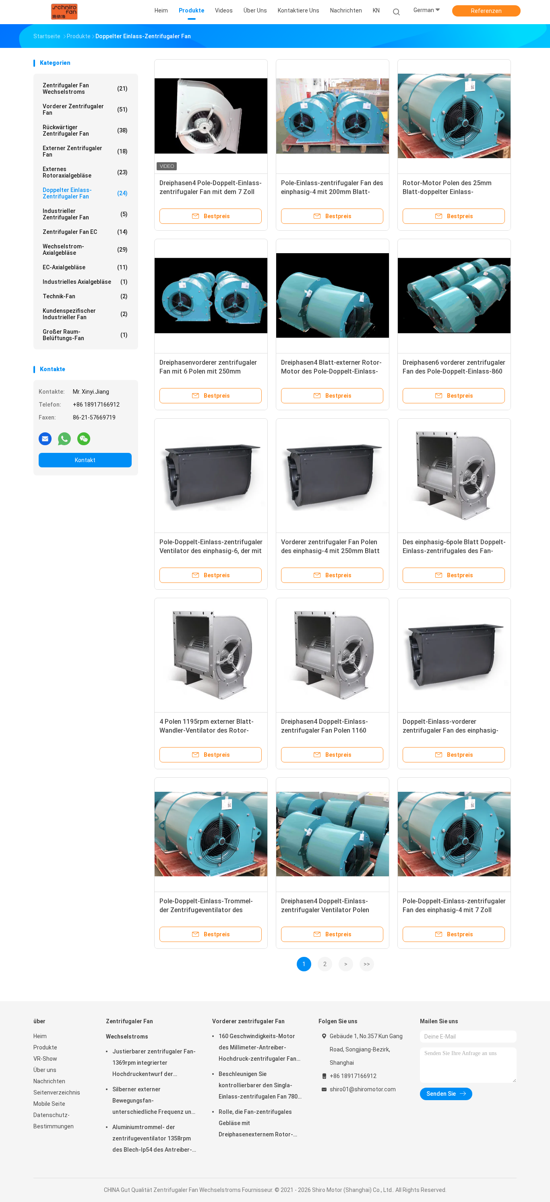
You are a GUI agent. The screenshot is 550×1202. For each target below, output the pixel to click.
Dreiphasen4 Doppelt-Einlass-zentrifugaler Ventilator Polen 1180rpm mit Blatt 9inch (325, 910)
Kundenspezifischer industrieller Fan (85, 314)
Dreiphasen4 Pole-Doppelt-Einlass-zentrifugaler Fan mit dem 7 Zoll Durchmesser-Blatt (210, 191)
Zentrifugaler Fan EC (85, 232)
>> (367, 964)
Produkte (45, 1047)
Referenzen (486, 11)
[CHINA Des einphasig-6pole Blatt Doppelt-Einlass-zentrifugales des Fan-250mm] (454, 475)
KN (376, 10)
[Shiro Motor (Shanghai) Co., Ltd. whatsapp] (64, 438)
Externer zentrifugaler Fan (85, 151)
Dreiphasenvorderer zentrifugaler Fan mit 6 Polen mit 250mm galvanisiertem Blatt (208, 371)
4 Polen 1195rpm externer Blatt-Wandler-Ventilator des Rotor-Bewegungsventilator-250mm (206, 730)
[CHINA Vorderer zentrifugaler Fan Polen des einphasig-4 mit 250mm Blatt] (332, 475)
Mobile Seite (49, 1104)
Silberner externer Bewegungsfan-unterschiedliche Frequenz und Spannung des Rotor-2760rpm (153, 1101)
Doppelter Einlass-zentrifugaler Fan (85, 193)
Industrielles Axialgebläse (85, 282)
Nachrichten (49, 1081)
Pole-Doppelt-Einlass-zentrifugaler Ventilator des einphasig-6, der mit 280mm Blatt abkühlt (211, 551)
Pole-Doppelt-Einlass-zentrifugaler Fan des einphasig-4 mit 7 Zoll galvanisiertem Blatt (454, 910)
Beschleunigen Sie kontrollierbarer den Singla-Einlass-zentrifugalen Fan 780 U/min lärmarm (258, 1086)
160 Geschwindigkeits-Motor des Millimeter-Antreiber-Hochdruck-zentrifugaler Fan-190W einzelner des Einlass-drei (259, 1048)
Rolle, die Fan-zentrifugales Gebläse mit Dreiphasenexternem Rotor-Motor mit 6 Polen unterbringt (258, 1124)
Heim (40, 1036)
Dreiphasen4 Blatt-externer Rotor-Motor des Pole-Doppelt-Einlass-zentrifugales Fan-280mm (331, 371)
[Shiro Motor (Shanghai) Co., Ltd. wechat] (83, 438)
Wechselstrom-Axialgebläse (85, 249)
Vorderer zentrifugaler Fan (85, 109)
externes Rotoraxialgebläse (85, 172)
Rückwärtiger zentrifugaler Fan (85, 130)
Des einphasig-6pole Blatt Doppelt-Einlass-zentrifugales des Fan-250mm (454, 551)
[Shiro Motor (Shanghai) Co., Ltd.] (64, 12)
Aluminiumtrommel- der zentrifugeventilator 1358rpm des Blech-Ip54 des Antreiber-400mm (152, 1139)
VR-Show (45, 1058)
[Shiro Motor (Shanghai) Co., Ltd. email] (45, 438)
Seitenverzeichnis (56, 1092)
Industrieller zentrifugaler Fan (85, 214)
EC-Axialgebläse (85, 267)
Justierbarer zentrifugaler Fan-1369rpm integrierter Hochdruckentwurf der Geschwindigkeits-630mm (154, 1064)
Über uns (44, 1070)
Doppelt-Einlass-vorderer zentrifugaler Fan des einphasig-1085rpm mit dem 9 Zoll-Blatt (450, 730)
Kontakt (85, 460)
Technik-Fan (85, 296)
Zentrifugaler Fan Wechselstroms (85, 88)
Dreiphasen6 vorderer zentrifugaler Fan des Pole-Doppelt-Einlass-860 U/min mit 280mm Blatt (454, 371)
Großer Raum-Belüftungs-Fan (85, 334)
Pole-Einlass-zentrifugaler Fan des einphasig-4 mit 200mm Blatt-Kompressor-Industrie (332, 191)
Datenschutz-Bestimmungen (53, 1121)
